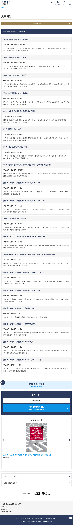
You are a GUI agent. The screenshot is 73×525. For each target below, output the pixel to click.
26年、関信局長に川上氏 (12, 129)
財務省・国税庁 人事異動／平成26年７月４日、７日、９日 (24, 236)
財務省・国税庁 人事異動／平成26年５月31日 (19, 308)
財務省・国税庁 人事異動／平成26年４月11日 (19, 342)
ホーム (3, 7)
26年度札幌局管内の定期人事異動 (15, 39)
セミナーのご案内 (10, 476)
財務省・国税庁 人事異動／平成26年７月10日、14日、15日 (24, 201)
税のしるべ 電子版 (5, 3)
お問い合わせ (5, 512)
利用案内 (4, 506)
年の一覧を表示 (36, 23)
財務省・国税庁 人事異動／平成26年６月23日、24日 (22, 290)
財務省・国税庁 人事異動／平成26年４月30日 (19, 324)
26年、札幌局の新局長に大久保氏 (15, 57)
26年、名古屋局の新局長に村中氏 (15, 147)
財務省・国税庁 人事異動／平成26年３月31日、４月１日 (23, 360)
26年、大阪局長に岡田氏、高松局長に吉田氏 (19, 111)
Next (69, 440)
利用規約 (4, 509)
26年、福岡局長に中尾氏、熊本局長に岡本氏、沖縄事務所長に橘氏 (27, 165)
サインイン (52, 4)
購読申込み (57, 4)
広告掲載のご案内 (10, 483)
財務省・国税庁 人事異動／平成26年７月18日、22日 (22, 183)
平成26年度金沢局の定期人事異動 (15, 93)
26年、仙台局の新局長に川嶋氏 (14, 75)
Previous (3, 440)
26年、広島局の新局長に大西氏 (14, 218)
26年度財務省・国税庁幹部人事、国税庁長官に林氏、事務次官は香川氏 (29, 254)
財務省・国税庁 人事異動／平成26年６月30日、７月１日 (23, 272)
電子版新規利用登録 (36, 408)
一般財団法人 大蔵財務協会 (10, 504)
